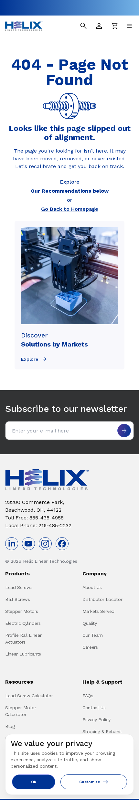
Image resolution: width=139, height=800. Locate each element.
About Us (92, 587)
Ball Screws (17, 599)
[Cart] (114, 26)
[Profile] (99, 26)
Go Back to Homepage (69, 209)
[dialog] (69, 764)
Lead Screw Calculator (29, 695)
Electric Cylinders (23, 623)
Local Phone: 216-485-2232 (38, 525)
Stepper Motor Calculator (20, 711)
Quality (89, 623)
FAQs (87, 695)
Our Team (92, 635)
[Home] (24, 26)
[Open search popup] (83, 26)
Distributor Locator (102, 599)
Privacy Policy (96, 719)
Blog (10, 726)
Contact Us (94, 707)
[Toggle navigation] (129, 25)
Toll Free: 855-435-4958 (34, 518)
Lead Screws (18, 587)
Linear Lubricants (23, 653)
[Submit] (124, 430)
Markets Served (98, 611)
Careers (90, 647)
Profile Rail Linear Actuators (23, 639)
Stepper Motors (21, 611)
